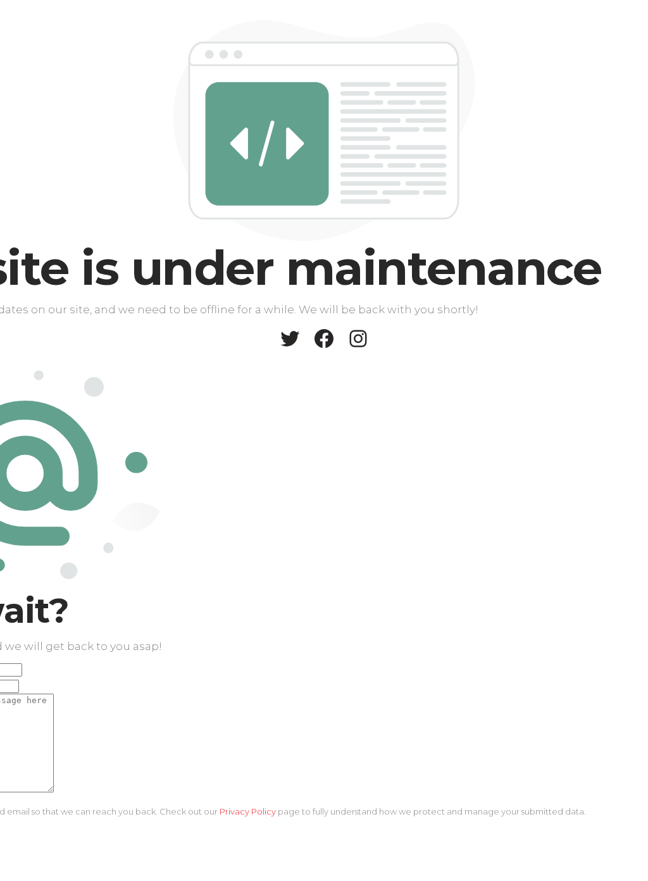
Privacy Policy (248, 811)
